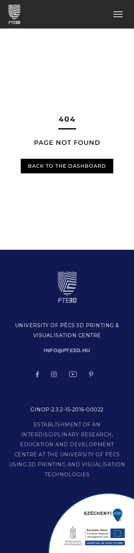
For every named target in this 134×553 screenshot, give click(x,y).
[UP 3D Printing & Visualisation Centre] (14, 14)
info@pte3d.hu (67, 350)
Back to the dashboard (67, 166)
